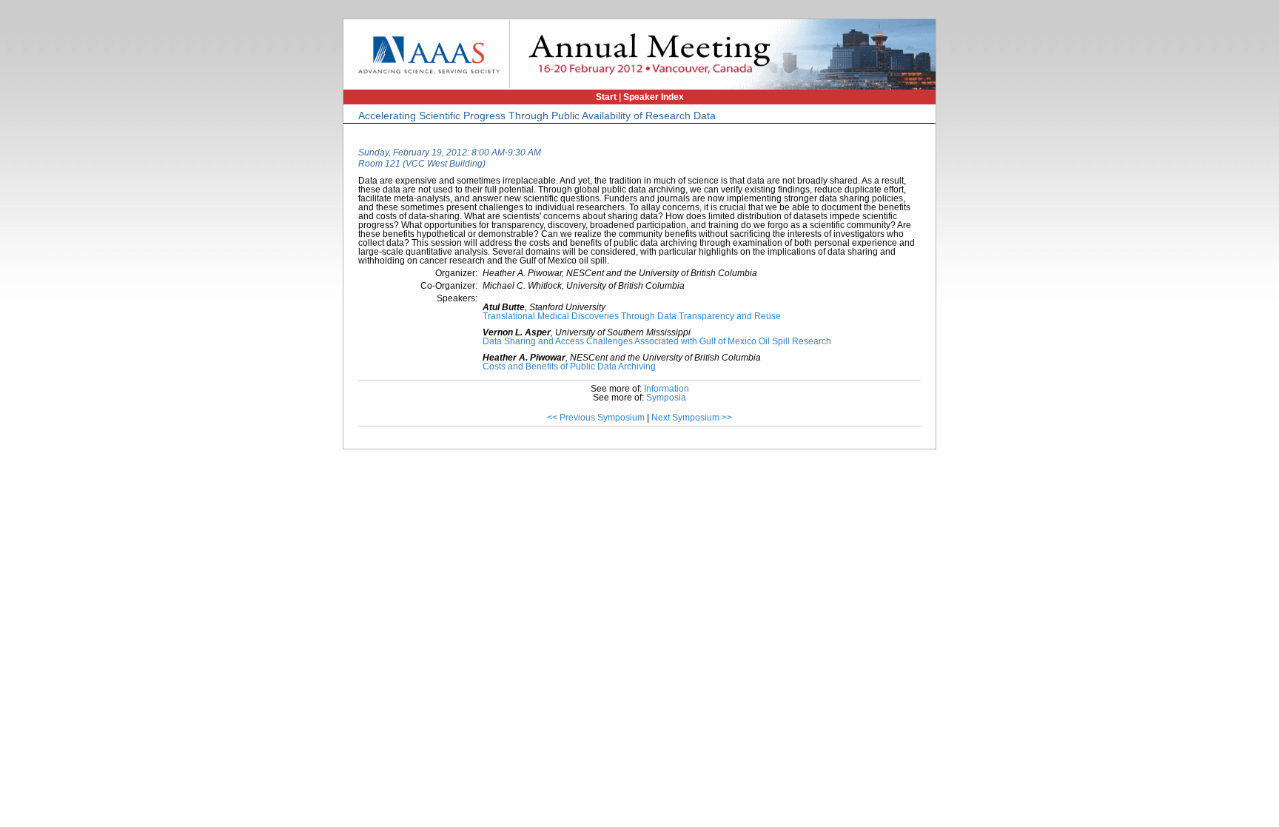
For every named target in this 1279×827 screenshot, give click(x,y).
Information (666, 388)
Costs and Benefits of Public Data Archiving (569, 366)
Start (606, 97)
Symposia (666, 397)
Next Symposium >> (691, 417)
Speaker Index (653, 97)
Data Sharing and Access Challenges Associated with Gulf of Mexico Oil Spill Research (657, 341)
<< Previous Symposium (596, 417)
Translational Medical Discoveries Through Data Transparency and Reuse (632, 316)
